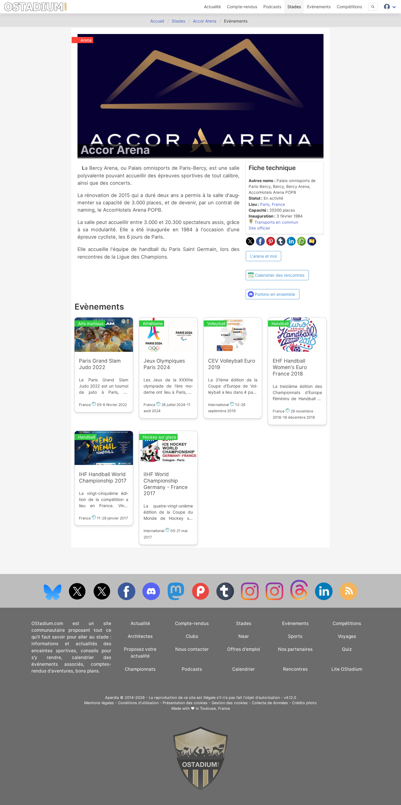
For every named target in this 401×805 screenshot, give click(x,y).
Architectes (140, 636)
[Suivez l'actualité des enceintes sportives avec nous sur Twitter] (102, 599)
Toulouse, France (215, 708)
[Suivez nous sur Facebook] (127, 599)
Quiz (347, 649)
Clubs (192, 636)
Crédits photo (304, 703)
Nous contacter (192, 649)
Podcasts (272, 6)
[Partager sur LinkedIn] (292, 244)
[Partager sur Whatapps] (302, 244)
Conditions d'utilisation (138, 703)
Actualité (212, 6)
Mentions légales (99, 703)
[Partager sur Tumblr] (282, 244)
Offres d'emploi (243, 649)
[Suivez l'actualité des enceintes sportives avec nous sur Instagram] (275, 599)
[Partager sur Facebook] (261, 244)
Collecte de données (270, 703)
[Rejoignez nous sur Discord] (151, 599)
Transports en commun (275, 222)
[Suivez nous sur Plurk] (201, 599)
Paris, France (272, 204)
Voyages (347, 636)
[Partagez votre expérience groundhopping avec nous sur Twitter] (77, 599)
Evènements (319, 6)
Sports (295, 636)
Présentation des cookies (185, 703)
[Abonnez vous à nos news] (348, 599)
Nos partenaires (295, 649)
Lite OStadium (346, 669)
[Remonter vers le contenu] (200, 789)
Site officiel (259, 228)
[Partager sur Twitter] (251, 244)
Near (243, 636)
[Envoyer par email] (311, 244)
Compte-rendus (242, 6)
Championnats (140, 669)
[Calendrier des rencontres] (277, 265)
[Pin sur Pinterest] (271, 244)
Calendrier (243, 669)
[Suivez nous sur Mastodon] (176, 599)
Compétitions (349, 6)
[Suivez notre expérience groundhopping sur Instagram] (250, 599)
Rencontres (295, 669)
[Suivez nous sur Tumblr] (225, 599)
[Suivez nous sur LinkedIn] (324, 599)
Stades (294, 6)
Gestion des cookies (230, 703)
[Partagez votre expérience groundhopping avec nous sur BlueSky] (53, 599)
